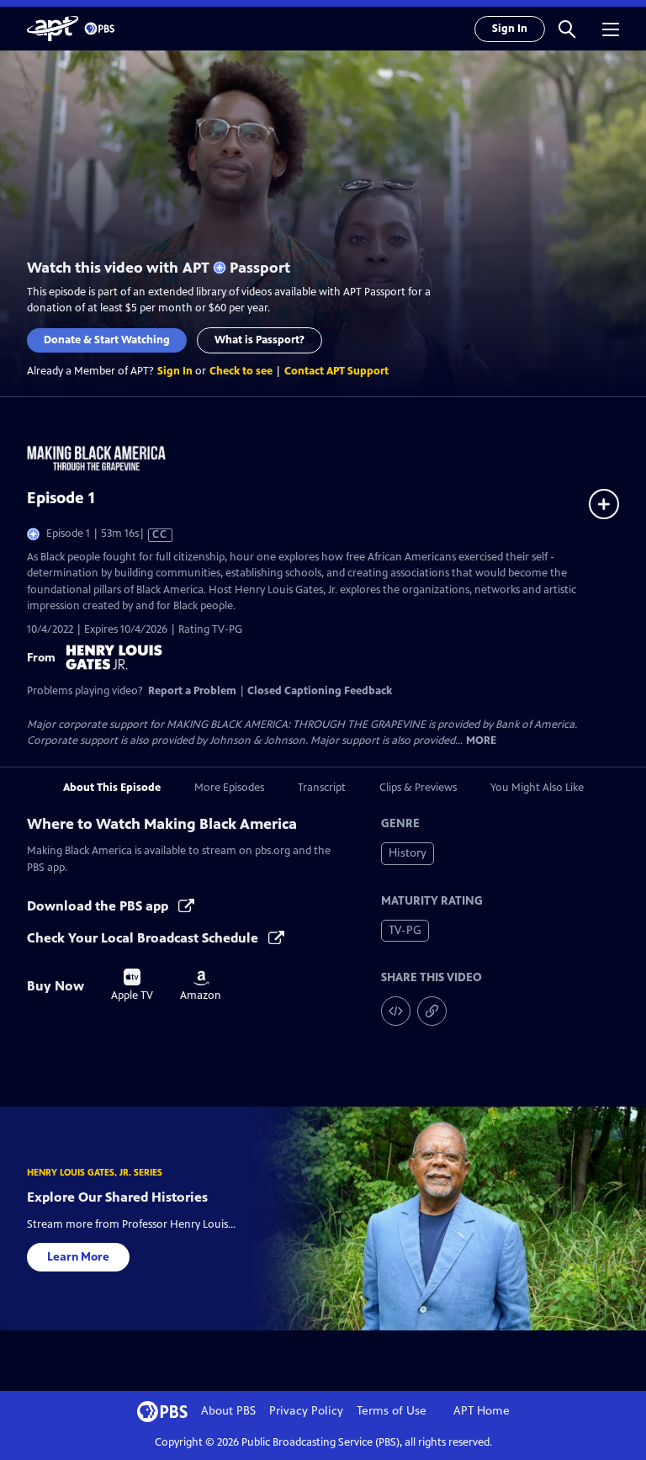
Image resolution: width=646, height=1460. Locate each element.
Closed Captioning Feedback (319, 691)
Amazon (200, 986)
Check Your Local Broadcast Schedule (144, 938)
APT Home (481, 1411)
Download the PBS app (99, 906)
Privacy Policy (306, 1411)
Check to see (241, 371)
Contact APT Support (336, 371)
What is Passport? (259, 340)
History (407, 853)
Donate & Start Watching (107, 340)
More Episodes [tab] (229, 787)
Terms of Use (391, 1411)
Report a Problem (192, 691)
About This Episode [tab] (112, 787)
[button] (567, 28)
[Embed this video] (395, 1011)
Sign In (509, 28)
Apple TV (132, 985)
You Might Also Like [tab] (537, 787)
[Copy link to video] (432, 1011)
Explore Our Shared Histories (117, 1197)
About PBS (228, 1411)
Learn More (78, 1257)
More (481, 741)
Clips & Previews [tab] (418, 787)
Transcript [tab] (322, 787)
